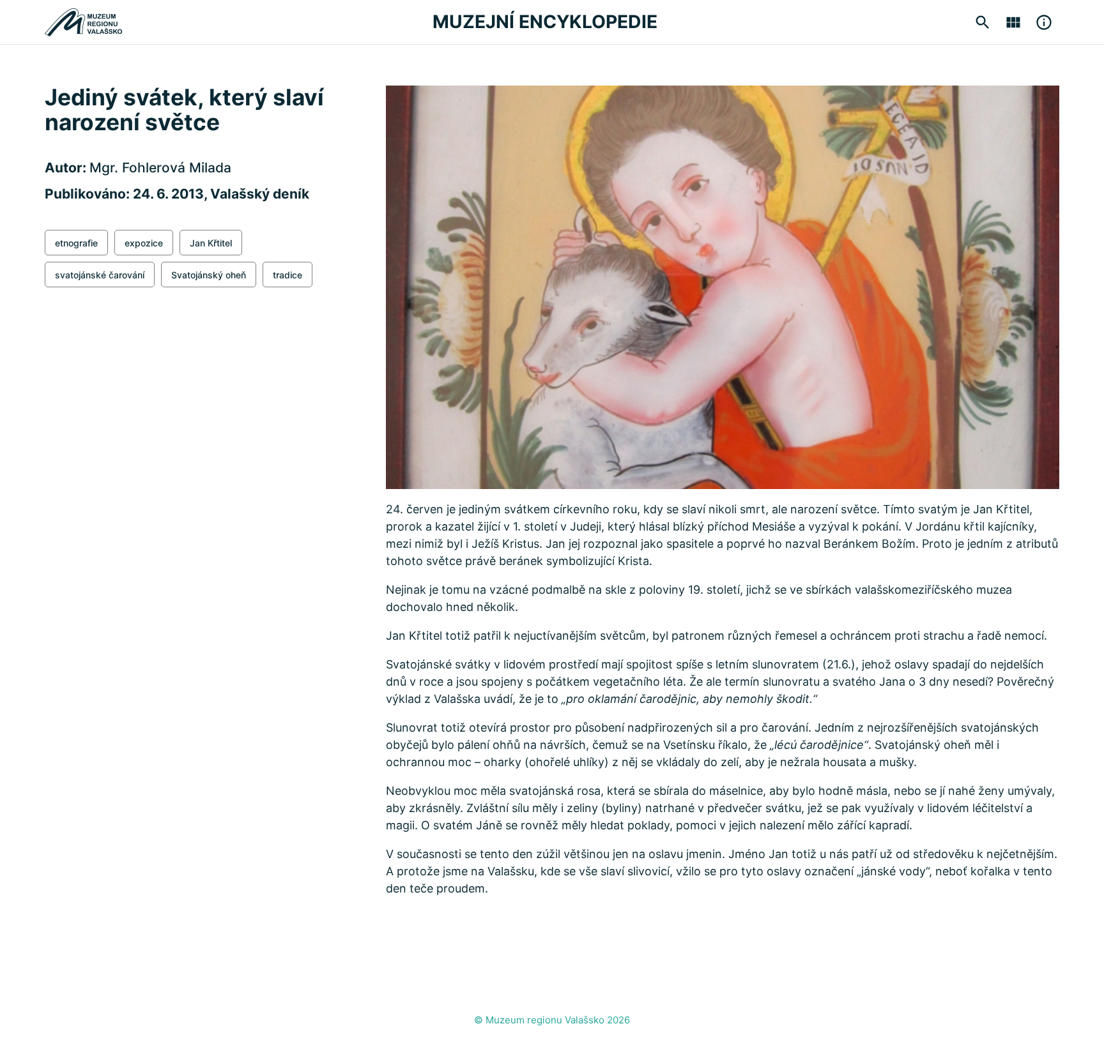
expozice (144, 242)
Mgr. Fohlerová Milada (160, 168)
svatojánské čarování (99, 274)
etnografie (76, 242)
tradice (287, 274)
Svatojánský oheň (208, 274)
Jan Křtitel (211, 242)
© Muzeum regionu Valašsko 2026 (552, 1020)
